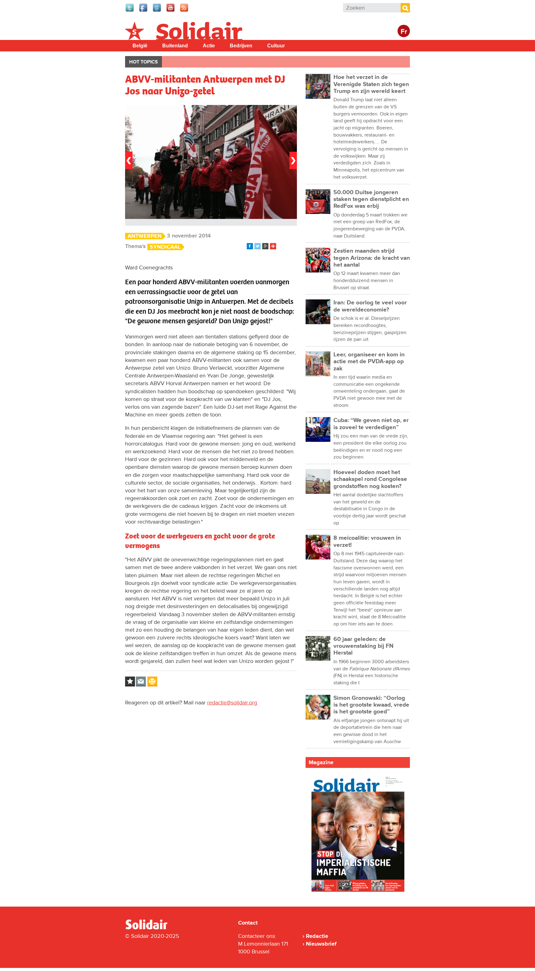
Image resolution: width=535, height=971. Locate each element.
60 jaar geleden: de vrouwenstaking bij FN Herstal (363, 646)
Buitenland (175, 45)
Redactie (317, 936)
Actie (209, 45)
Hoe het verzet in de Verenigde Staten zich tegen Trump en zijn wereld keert (371, 84)
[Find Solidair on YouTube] (171, 11)
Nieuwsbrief (321, 943)
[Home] (152, 928)
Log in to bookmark (130, 681)
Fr (404, 32)
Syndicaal (165, 247)
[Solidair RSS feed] (184, 11)
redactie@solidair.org (232, 702)
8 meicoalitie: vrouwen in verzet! (367, 541)
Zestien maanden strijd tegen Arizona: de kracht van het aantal (371, 257)
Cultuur (276, 45)
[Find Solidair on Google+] (157, 11)
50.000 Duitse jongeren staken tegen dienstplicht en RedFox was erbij (371, 199)
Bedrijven (241, 45)
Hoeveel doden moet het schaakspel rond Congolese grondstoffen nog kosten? (370, 479)
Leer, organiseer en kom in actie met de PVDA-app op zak (369, 361)
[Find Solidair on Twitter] (130, 11)
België (140, 45)
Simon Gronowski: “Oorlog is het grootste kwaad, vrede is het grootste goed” (371, 705)
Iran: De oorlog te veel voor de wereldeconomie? (370, 306)
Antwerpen (145, 236)
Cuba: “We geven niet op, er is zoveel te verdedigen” (371, 424)
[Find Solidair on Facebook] (144, 11)
